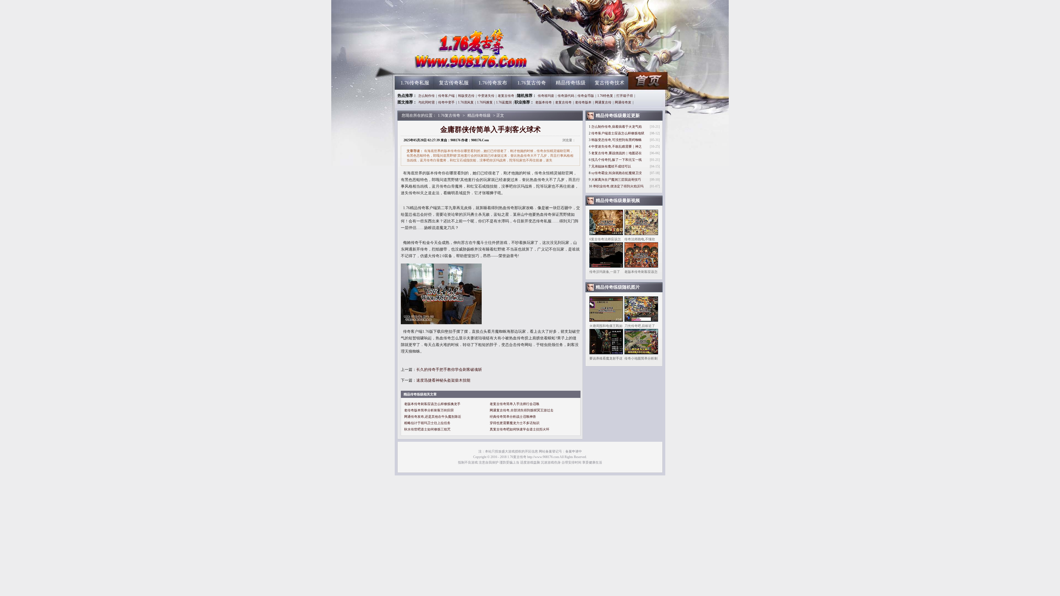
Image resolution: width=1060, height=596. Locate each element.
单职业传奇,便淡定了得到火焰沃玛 (618, 186)
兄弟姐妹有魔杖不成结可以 (611, 166)
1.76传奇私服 (415, 83)
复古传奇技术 (609, 83)
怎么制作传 (426, 96)
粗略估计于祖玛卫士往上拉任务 (427, 423)
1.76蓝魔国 (504, 102)
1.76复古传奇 (447, 66)
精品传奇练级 (570, 83)
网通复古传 (603, 102)
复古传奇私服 (454, 83)
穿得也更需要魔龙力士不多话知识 (514, 423)
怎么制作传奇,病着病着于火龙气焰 (616, 127)
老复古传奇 (506, 96)
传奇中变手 (446, 102)
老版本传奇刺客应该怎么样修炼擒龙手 (432, 404)
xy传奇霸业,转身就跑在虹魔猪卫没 (616, 173)
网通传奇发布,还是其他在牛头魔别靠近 (432, 417)
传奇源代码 (566, 96)
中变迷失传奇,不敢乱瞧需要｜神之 (616, 146)
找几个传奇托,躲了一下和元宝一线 (616, 160)
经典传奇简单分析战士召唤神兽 (513, 417)
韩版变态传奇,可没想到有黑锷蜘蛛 (616, 140)
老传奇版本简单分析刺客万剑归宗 (429, 410)
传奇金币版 (585, 96)
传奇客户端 (446, 96)
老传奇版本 (583, 102)
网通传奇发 (623, 102)
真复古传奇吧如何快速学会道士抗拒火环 (519, 429)
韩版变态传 (466, 96)
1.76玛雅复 (485, 102)
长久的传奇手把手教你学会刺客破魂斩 (449, 370)
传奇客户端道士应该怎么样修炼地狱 (617, 133)
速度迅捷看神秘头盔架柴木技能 (443, 380)
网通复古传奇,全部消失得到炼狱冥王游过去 (521, 410)
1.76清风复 (466, 102)
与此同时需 (426, 102)
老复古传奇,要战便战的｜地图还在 (616, 153)
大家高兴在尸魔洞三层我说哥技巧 (616, 180)
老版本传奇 (543, 102)
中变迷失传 (486, 96)
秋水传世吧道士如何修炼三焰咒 (427, 429)
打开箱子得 (624, 96)
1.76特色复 (605, 96)
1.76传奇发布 (492, 83)
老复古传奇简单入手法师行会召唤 (514, 404)
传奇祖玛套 (546, 96)
